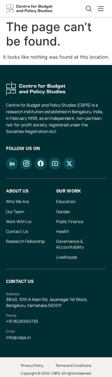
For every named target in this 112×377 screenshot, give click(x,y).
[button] (102, 9)
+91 (9, 321)
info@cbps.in (18, 337)
